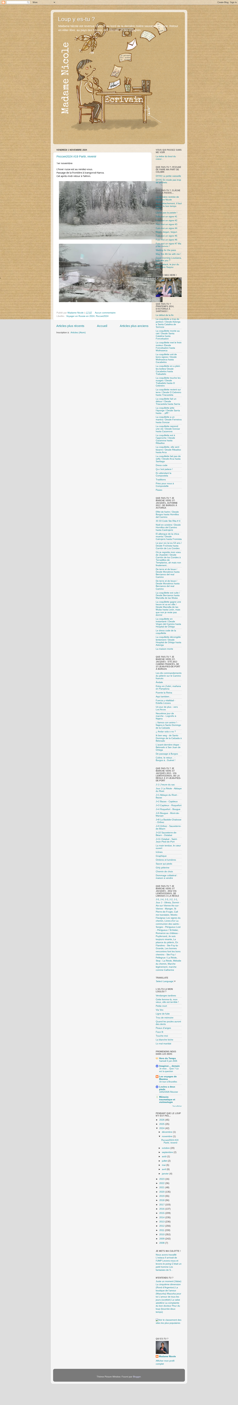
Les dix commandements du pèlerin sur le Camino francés (168, 675)
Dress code (161, 465)
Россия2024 (102, 316)
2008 (162, 1243)
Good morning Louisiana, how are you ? (169, 259)
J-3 (166, 899)
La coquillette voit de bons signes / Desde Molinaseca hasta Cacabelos (166, 358)
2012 (162, 1226)
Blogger (137, 1376)
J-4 (162, 899)
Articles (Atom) (78, 332)
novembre (167, 1136)
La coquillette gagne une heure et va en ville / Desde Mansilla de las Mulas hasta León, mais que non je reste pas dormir (168, 608)
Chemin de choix (164, 871)
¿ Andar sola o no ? (166, 731)
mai (164, 1165)
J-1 (175, 899)
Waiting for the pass (166, 250)
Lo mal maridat (163, 1043)
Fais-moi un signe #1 (166, 216)
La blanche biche (164, 1040)
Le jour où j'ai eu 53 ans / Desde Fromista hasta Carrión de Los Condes (169, 545)
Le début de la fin (165, 315)
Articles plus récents (70, 326)
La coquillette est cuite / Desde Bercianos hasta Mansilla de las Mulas (168, 595)
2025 (162, 1124)
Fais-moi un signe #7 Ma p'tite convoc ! (168, 244)
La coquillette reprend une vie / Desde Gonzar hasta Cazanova (168, 429)
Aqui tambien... (163, 696)
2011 (162, 1230)
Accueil (102, 326)
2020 (162, 1192)
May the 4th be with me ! (168, 254)
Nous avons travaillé (166, 1255)
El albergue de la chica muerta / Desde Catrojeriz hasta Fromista (169, 536)
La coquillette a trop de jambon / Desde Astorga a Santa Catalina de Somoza (168, 323)
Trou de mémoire (164, 1017)
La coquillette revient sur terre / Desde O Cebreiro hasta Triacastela (168, 392)
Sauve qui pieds (164, 864)
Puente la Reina (164, 692)
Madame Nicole (167, 1356)
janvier (165, 1173)
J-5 (157, 899)
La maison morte (164, 649)
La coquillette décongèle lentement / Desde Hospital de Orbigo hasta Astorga (168, 641)
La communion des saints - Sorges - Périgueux (168, 924)
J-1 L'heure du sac (165, 784)
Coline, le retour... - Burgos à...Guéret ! (165, 759)
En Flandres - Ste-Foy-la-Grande (167, 945)
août (164, 1156)
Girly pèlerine (162, 867)
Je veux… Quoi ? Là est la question (168, 1070)
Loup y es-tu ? (76, 19)
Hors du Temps (167, 1058)
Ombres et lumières (166, 860)
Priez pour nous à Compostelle (165, 484)
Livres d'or (169, 921)
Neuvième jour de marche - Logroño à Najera (166, 716)
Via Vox (159, 1010)
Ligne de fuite (163, 1014)
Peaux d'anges (163, 1028)
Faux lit (159, 1032)
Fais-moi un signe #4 (166, 228)
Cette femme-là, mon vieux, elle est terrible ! (167, 1000)
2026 (162, 1120)
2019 (162, 1196)
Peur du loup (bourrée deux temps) (168, 1309)
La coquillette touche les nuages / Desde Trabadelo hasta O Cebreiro (168, 382)
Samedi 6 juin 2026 (168, 1061)
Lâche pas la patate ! (166, 212)
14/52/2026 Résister (168, 1092)
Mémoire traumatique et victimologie (167, 1099)
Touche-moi (162, 1036)
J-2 (171, 899)
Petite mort (161, 1006)
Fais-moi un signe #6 (166, 240)
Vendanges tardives (166, 995)
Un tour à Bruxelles (168, 1082)
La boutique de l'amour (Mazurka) (167, 1290)
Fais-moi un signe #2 (166, 220)
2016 (162, 1209)
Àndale (159, 682)
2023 (162, 1179)
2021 (162, 1187)
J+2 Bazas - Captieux (167, 801)
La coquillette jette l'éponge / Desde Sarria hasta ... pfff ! (168, 410)
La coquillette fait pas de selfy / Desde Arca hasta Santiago (168, 459)
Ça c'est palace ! (164, 469)
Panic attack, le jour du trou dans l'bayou (167, 265)
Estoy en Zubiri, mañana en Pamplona (168, 687)
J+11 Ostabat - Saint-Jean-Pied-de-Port (166, 840)
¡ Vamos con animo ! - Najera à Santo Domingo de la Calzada (168, 725)
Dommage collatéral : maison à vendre (167, 876)
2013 (162, 1221)
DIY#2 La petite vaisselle (168, 176)
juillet (165, 1161)
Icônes (159, 852)
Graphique (161, 856)
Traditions (161, 479)
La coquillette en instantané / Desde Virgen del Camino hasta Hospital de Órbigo (168, 623)
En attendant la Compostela (163, 474)
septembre (168, 1152)
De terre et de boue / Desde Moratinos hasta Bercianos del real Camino (168, 573)
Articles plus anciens (134, 326)
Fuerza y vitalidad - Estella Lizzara (165, 701)
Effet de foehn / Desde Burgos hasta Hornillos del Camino (167, 514)
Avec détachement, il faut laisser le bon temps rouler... (169, 206)
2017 (162, 1204)
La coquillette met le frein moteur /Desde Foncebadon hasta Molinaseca (168, 346)
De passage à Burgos (167, 754)
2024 (162, 1128)
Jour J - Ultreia (163, 902)
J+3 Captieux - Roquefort (168, 805)
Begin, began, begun (166, 232)
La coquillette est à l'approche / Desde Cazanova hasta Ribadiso (165, 439)
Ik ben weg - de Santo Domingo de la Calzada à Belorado (169, 738)
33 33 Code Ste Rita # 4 (168, 521)
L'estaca (160, 1257)
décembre (167, 1132)
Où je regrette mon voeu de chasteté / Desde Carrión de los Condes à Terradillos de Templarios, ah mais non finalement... (168, 559)
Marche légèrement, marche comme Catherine (166, 967)
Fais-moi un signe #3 (166, 224)
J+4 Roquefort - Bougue (168, 809)
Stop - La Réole (164, 961)
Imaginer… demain (169, 1066)
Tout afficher (177, 1106)
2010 (162, 1234)
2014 (162, 1217)
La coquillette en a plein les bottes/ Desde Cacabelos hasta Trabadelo (168, 370)
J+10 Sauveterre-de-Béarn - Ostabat (166, 833)
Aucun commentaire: (106, 313)
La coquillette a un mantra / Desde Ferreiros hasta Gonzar (169, 419)
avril (164, 1169)
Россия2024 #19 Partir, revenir (76, 156)
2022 (162, 1183)
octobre (166, 1148)
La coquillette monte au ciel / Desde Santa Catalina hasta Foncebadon (168, 335)
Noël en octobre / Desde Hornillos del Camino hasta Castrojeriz (168, 527)
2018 (162, 1200)
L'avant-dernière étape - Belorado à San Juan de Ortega (168, 747)
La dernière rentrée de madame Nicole (167, 198)
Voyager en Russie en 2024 (80, 316)
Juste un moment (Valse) (168, 1281)
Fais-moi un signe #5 (166, 236)
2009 (162, 1238)
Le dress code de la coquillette (166, 631)
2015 (162, 1213)
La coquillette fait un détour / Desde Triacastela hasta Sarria (168, 401)
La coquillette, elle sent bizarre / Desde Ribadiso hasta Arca (168, 449)
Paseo (159, 490)
